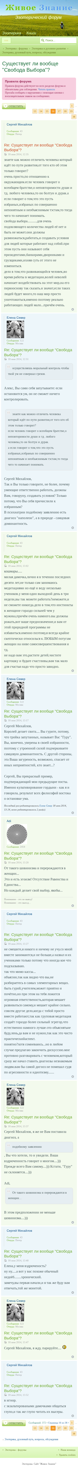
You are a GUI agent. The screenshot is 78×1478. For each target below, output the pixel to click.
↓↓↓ (6, 40)
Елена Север (16, 317)
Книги (31, 33)
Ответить (16, 106)
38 (74, 116)
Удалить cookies (67, 1455)
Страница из (57, 1422)
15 (47, 111)
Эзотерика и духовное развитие (49, 48)
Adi (9, 821)
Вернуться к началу (73, 309)
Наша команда (68, 1449)
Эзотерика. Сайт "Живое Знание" (39, 1463)
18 (65, 111)
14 (41, 111)
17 (59, 111)
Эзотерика (11, 33)
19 (71, 111)
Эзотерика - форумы (16, 48)
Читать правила (46, 89)
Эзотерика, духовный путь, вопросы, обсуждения (31, 1439)
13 (35, 111)
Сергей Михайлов (19, 124)
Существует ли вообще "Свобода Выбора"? (30, 67)
